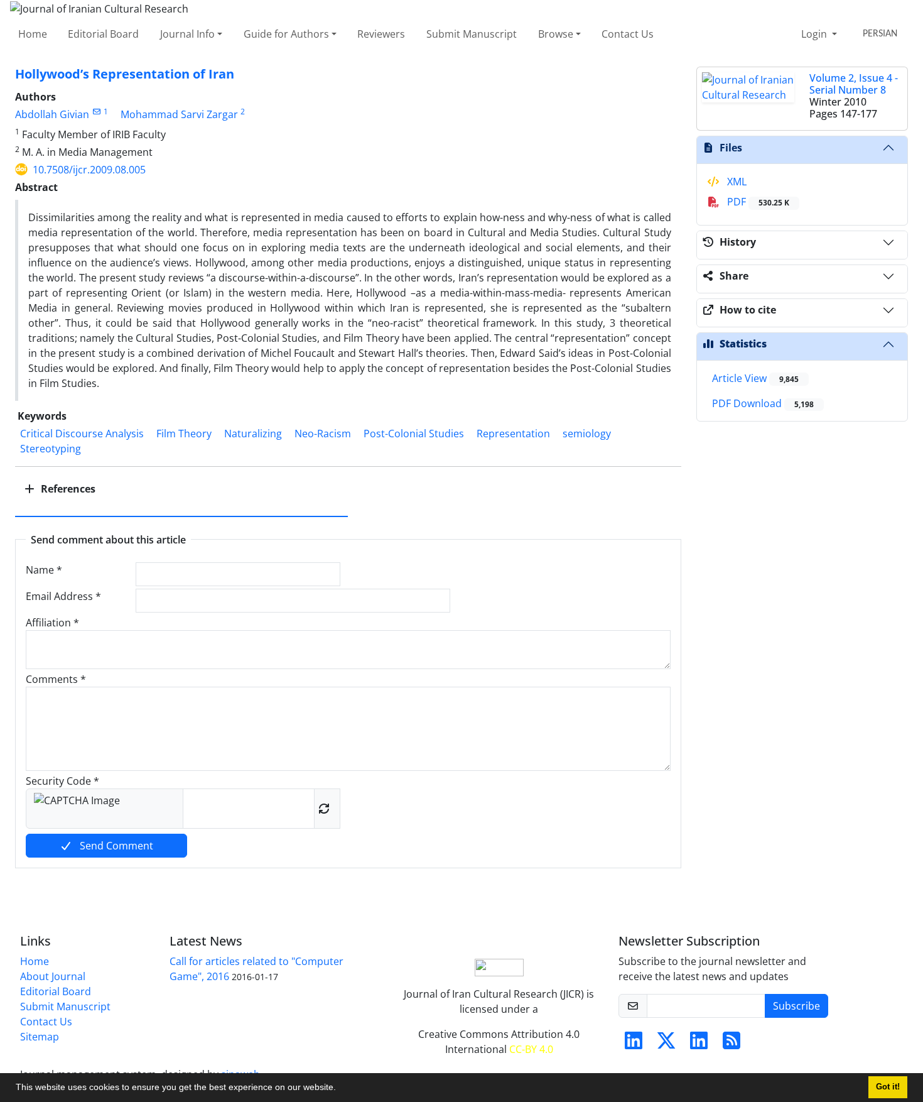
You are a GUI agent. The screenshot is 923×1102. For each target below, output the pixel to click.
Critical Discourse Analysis (82, 433)
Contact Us (628, 34)
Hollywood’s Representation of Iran (124, 73)
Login (815, 34)
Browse (555, 34)
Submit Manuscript (471, 34)
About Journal (52, 976)
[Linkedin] (633, 1044)
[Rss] (731, 1044)
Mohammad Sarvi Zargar (179, 114)
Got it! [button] (888, 1087)
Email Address (63, 596)
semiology (587, 433)
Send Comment (115, 846)
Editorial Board (103, 34)
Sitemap (39, 1037)
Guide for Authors (286, 34)
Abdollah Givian (52, 114)
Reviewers (381, 34)
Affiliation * (52, 623)
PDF (757, 202)
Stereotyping (50, 449)
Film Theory (184, 433)
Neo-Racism (322, 433)
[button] (340, 1089)
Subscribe (796, 1006)
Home (32, 34)
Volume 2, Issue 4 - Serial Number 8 (853, 84)
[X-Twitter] (666, 1044)
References (66, 489)
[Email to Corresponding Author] (96, 111)
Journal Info (187, 34)
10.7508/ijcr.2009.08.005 (89, 170)
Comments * (56, 679)
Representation (513, 433)
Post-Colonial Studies (414, 433)
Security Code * (62, 781)
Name (44, 570)
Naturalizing (253, 433)
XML (736, 181)
